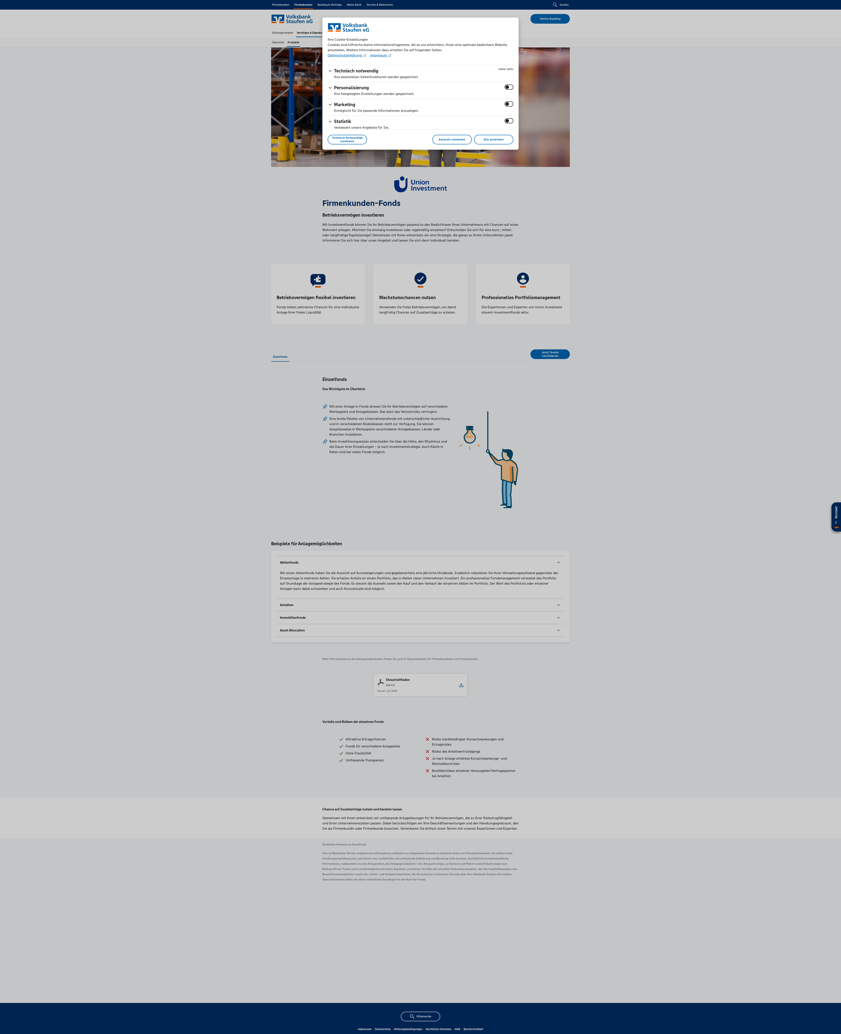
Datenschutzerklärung (345, 55)
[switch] (509, 87)
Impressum (378, 55)
